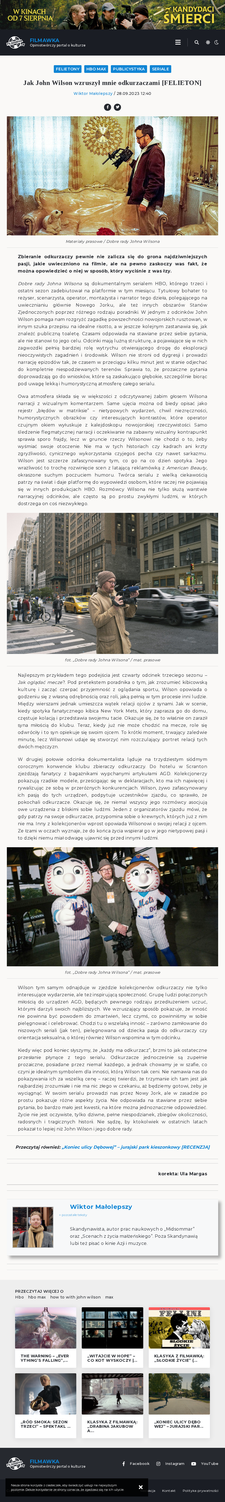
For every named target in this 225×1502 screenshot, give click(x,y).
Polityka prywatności (201, 1491)
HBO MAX (96, 69)
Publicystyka (129, 69)
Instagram (174, 1463)
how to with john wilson (75, 1297)
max (109, 1297)
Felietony (67, 69)
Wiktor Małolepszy (93, 93)
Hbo (19, 1297)
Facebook (140, 1463)
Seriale (160, 69)
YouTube (209, 1463)
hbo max (37, 1297)
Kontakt (169, 1491)
